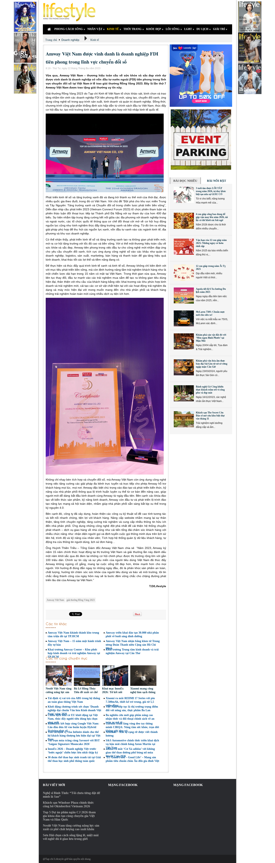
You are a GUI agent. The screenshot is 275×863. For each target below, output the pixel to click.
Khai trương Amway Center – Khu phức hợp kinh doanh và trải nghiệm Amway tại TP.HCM (74, 653)
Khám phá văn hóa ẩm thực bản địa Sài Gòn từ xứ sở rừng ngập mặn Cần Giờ (211, 363)
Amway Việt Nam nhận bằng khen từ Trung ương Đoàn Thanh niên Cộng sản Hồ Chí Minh (133, 645)
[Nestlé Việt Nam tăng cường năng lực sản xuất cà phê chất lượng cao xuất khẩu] (59, 676)
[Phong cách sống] (71, 12)
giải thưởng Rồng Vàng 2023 (81, 600)
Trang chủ (51, 39)
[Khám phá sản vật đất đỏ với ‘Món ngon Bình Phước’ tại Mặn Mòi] (184, 341)
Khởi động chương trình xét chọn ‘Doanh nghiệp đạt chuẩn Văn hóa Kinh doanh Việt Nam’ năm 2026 (74, 710)
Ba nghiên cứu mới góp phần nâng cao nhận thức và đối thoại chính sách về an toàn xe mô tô (130, 719)
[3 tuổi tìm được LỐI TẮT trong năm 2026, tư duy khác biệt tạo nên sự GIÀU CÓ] (184, 195)
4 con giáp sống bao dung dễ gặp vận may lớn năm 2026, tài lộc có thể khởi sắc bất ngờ (212, 217)
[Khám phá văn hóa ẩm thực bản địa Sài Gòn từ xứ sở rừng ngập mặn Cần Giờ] (184, 367)
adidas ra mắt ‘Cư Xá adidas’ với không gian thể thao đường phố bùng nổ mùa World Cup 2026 (130, 752)
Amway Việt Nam (55, 600)
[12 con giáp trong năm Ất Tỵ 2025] (184, 273)
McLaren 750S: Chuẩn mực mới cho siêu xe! (210, 313)
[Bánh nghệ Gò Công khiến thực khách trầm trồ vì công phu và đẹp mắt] (184, 393)
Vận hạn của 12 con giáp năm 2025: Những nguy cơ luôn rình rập (211, 243)
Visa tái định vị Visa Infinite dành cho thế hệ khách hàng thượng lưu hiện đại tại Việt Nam (74, 735)
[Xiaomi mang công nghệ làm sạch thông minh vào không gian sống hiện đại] (143, 676)
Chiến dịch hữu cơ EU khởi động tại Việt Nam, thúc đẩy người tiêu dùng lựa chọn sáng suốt (73, 719)
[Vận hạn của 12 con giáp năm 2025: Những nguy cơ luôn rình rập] (184, 247)
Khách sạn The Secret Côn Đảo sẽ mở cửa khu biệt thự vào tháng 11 (210, 415)
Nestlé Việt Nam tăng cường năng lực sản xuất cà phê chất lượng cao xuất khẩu (71, 827)
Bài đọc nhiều (185, 180)
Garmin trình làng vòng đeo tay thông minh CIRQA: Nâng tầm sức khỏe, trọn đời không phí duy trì (132, 727)
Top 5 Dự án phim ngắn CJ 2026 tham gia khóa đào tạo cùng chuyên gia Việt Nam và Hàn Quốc (69, 816)
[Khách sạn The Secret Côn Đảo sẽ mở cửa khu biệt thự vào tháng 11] (184, 419)
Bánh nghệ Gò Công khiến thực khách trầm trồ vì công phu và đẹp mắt (210, 389)
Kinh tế (94, 39)
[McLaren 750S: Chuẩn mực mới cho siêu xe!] (184, 318)
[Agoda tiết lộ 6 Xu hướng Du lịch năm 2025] (184, 296)
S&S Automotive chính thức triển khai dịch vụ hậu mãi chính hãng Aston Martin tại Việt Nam (132, 744)
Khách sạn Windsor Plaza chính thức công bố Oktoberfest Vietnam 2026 (68, 804)
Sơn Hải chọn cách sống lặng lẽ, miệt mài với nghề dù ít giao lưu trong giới (70, 836)
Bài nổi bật (216, 180)
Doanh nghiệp (70, 39)
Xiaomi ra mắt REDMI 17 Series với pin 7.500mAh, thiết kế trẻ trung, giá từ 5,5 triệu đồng (130, 702)
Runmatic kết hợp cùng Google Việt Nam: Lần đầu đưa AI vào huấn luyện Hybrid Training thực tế (73, 727)
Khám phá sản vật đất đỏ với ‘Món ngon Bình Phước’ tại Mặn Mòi (211, 337)
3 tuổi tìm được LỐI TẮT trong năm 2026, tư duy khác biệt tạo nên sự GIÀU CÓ (211, 191)
